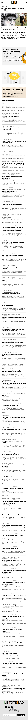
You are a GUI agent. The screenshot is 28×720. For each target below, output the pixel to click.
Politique (9, 367)
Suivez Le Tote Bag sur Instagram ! (12, 707)
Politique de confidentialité (14, 710)
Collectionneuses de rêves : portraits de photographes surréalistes (13, 190)
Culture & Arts (8, 126)
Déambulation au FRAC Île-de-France (12, 606)
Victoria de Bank (6, 372)
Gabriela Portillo (6, 332)
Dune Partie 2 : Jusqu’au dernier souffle (13, 525)
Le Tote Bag (9, 719)
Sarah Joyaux (5, 117)
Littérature (4, 6)
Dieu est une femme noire (9, 653)
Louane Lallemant (6, 144)
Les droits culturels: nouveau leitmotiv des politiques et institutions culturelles (14, 164)
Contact (14, 708)
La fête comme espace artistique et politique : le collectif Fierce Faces (12, 370)
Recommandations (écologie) (17, 367)
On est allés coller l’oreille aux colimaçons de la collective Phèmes (12, 203)
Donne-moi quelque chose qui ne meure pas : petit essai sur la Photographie (13, 341)
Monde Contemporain (6, 352)
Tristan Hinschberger (7, 106)
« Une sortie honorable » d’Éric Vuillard (13, 643)
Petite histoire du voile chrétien (11, 105)
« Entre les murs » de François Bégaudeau (14, 595)
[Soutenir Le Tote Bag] (14, 92)
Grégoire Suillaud (6, 269)
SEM (4, 538)
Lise (5, 11)
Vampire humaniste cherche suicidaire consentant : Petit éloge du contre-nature (14, 382)
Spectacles (19, 113)
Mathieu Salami (6, 357)
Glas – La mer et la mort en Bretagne (12, 255)
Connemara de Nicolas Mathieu (11, 548)
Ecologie (3, 365)
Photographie (10, 151)
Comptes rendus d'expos (15, 173)
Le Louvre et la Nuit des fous (10, 116)
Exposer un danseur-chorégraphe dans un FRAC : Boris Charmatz (14, 502)
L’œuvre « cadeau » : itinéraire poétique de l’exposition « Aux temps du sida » (13, 689)
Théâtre (12, 126)
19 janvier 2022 (11, 11)
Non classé (15, 113)
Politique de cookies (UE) (14, 711)
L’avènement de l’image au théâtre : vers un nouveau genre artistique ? (14, 453)
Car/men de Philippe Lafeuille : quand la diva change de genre (13, 583)
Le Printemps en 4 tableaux (10, 405)
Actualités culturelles (6, 161)
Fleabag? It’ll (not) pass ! (9, 477)
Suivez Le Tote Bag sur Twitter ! (9, 707)
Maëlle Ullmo (5, 432)
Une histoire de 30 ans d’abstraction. (12, 560)
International (4, 439)
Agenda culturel (5, 113)
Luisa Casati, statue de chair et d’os (12, 663)
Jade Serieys (5, 478)
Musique (10, 113)
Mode (3, 103)
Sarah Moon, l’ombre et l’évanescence (13, 153)
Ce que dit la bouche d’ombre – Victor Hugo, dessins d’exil (12, 304)
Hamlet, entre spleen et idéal (10, 515)
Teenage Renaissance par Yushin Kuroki (12, 9)
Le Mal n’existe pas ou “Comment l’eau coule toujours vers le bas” (13, 329)
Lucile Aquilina (6, 396)
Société (11, 352)
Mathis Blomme (6, 491)
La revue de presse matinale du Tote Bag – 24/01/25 (12, 52)
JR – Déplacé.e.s (6, 217)
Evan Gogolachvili (6, 384)
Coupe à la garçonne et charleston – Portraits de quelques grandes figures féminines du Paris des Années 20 (13, 229)
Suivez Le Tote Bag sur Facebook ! (6, 707)
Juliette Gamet (5, 573)
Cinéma (3, 126)
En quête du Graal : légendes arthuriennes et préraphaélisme (11, 292)
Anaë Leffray (5, 179)
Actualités (4, 533)
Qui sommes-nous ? (14, 709)
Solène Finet (5, 420)
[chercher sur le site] (2, 2)
